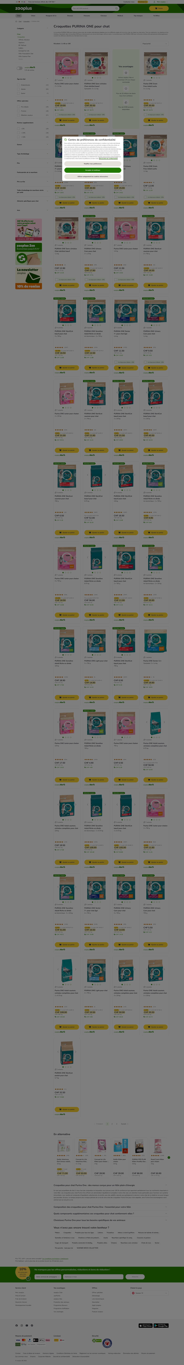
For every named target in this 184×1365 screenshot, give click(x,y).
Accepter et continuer (92, 170)
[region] (92, 159)
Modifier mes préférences (93, 164)
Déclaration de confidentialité (108, 158)
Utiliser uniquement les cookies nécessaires (93, 177)
